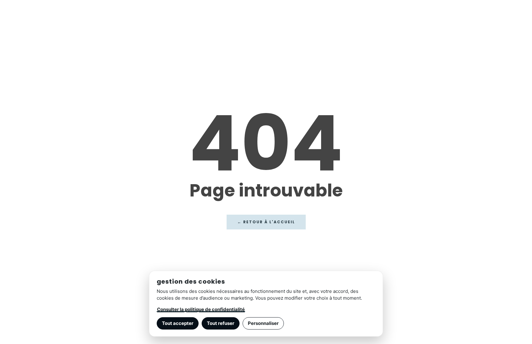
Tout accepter (177, 323)
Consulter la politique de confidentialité (201, 309)
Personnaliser (263, 323)
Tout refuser (220, 323)
